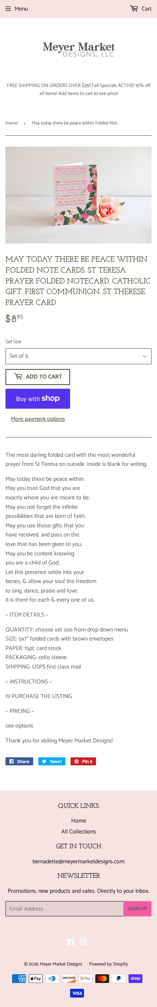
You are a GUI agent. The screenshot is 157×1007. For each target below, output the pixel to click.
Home (11, 123)
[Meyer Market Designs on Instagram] (83, 943)
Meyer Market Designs (61, 964)
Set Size (13, 342)
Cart (146, 9)
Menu (21, 9)
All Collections (78, 832)
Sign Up (137, 909)
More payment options (38, 419)
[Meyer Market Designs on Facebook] (70, 943)
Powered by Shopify (108, 964)
